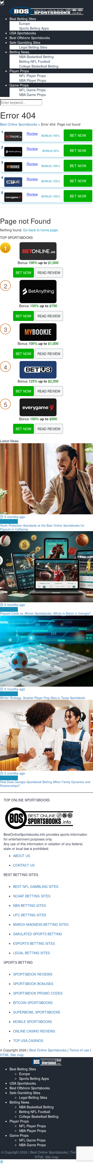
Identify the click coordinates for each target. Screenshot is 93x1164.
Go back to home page (40, 230)
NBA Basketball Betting (36, 56)
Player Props (19, 70)
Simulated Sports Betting (37, 933)
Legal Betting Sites (33, 47)
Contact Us (24, 865)
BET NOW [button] (78, 135)
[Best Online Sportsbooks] (46, 10)
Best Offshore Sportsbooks (30, 37)
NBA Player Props (32, 80)
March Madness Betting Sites (40, 924)
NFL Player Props (32, 75)
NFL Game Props (32, 89)
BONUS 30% (50, 150)
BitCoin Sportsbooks (32, 1002)
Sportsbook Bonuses (33, 983)
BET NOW (23, 272)
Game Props (19, 85)
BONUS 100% (50, 135)
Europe (24, 23)
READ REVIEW (48, 272)
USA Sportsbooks (23, 33)
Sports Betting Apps (34, 28)
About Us (21, 855)
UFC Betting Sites (29, 915)
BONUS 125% (50, 181)
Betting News (19, 52)
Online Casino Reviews (34, 1031)
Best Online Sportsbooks (18, 124)
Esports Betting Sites (34, 943)
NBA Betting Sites (29, 905)
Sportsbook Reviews (32, 974)
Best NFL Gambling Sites (35, 886)
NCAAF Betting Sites (31, 896)
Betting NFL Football (34, 61)
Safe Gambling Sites (25, 42)
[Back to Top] (1, 1161)
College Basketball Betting (38, 66)
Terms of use (79, 1050)
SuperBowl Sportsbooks (36, 1012)
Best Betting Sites (23, 18)
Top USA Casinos (28, 1040)
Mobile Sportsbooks (32, 1021)
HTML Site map (12, 1054)
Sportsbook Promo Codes (37, 993)
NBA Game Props (32, 94)
